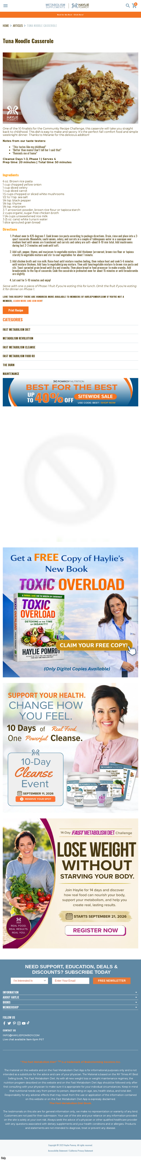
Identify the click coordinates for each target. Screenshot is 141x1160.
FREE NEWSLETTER (112, 980)
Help (3, 1158)
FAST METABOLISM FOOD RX (19, 356)
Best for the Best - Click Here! (70, 14)
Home (6, 25)
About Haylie (11, 997)
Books (6, 1002)
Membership (11, 1007)
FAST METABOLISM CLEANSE (19, 347)
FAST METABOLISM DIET (16, 329)
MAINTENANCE (11, 374)
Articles (18, 25)
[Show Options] (45, 981)
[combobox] (28, 981)
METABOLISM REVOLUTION (18, 338)
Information (11, 992)
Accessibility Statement (57, 1150)
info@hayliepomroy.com (21, 1035)
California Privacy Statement (81, 1150)
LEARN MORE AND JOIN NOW (27, 301)
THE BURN (8, 365)
